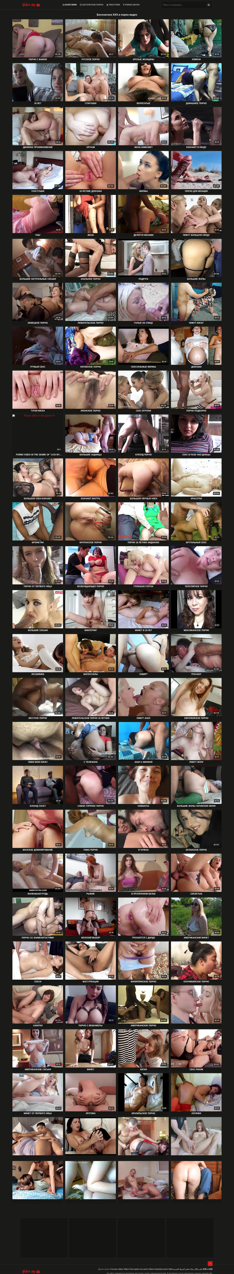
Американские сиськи (38, 1069)
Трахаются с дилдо (143, 938)
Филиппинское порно (143, 981)
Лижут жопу (196, 762)
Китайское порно (90, 367)
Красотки (196, 498)
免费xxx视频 (208, 1269)
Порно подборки (196, 411)
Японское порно (90, 411)
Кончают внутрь (90, 498)
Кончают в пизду (196, 147)
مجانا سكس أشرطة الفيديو (184, 1269)
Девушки (196, 367)
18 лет (37, 103)
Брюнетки (38, 542)
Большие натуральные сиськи (38, 279)
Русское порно (91, 59)
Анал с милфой (143, 762)
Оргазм (90, 147)
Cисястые (196, 894)
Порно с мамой (38, 59)
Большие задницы (91, 454)
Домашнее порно (196, 103)
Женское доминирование (38, 850)
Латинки (196, 1113)
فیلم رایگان (198, 1269)
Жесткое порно (37, 718)
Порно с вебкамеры (91, 1025)
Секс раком (196, 1069)
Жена (91, 235)
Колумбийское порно (196, 981)
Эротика (91, 1113)
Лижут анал (143, 718)
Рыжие (90, 894)
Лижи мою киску (38, 762)
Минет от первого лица (38, 1113)
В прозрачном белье (143, 894)
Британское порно (91, 542)
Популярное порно (196, 586)
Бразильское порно (143, 1113)
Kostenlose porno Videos (164, 1269)
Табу (37, 235)
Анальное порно (90, 279)
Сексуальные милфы (143, 367)
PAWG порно (91, 850)
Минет (90, 1069)
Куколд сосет (38, 806)
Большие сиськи (38, 630)
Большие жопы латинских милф (196, 806)
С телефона (91, 762)
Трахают (196, 674)
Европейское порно (196, 718)
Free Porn (114, 5)
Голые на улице (143, 323)
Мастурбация (91, 981)
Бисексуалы (90, 674)
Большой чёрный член (143, 498)
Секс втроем (143, 411)
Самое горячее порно (91, 806)
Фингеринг (90, 630)
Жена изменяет (143, 147)
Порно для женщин (196, 191)
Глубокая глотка (143, 586)
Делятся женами (143, 235)
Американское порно (143, 1025)
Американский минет (196, 938)
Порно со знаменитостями (38, 938)
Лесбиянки (37, 674)
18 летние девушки (90, 191)
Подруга (143, 279)
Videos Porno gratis (131, 1269)
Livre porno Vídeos (146, 1269)
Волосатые (143, 103)
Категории (71, 5)
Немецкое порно (38, 323)
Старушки (90, 103)
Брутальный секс (196, 542)
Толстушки (37, 191)
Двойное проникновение (38, 147)
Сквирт (143, 674)
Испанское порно (196, 850)
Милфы (143, 191)
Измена (196, 59)
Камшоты (143, 806)
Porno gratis (132, 5)
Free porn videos (116, 1269)
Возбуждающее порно (90, 586)
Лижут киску (196, 323)
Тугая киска (38, 411)
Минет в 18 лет (143, 630)
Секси (37, 981)
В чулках (143, 850)
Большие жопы (196, 279)
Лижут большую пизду (196, 235)
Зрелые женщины (143, 59)
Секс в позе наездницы (196, 454)
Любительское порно (90, 323)
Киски (143, 1069)
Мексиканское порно (196, 630)
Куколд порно (143, 454)
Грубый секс (37, 367)
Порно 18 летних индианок (143, 542)
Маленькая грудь (38, 894)
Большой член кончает (38, 498)
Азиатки (38, 1025)
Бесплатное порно (92, 5)
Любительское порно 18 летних (91, 718)
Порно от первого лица (38, 586)
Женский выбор (90, 938)
